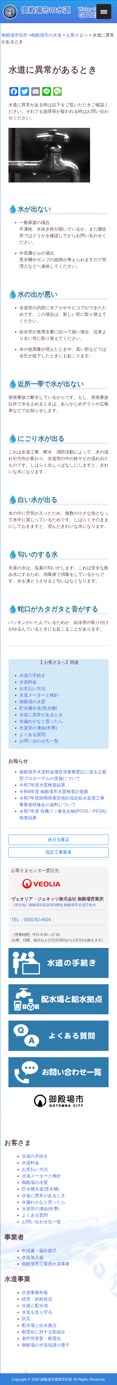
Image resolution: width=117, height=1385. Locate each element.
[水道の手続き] (58, 976)
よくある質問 (32, 734)
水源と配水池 (35, 1305)
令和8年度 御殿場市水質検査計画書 (53, 791)
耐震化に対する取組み (43, 1332)
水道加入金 (33, 1257)
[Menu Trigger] (103, 11)
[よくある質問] (58, 1049)
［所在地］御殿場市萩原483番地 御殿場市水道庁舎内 (53, 905)
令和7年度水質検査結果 (42, 785)
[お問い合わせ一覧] (58, 1085)
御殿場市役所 (14, 35)
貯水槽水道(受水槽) (38, 708)
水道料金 (28, 682)
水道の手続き (32, 675)
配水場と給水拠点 (39, 1325)
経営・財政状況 (37, 1299)
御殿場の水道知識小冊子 (46, 1345)
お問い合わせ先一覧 (39, 741)
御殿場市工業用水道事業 (46, 1264)
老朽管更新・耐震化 (41, 1338)
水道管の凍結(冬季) (38, 728)
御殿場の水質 (32, 701)
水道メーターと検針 (39, 695)
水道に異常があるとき (41, 714)
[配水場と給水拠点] (58, 1012)
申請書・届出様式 (39, 1250)
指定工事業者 (58, 852)
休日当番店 (58, 839)
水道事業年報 (35, 1292)
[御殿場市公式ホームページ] (58, 1106)
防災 (26, 1318)
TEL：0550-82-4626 (31, 919)
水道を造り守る (37, 1312)
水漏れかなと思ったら (41, 721)
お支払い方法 (32, 688)
